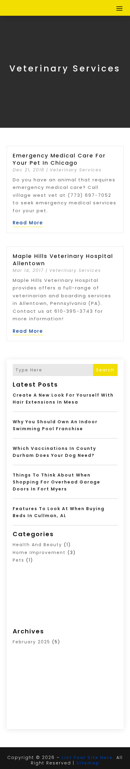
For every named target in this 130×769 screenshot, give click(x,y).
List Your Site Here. (88, 757)
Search (105, 370)
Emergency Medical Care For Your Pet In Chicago (59, 159)
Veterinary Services (76, 170)
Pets (18, 560)
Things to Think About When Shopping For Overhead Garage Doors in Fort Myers (56, 482)
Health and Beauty (37, 545)
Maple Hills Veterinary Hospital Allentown (63, 259)
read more (28, 222)
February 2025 (31, 642)
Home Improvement (39, 553)
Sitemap (87, 763)
